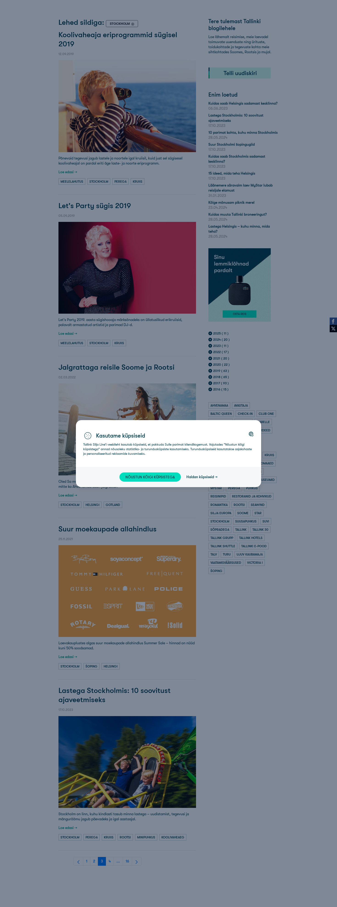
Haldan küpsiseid (200, 477)
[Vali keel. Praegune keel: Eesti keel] (251, 434)
